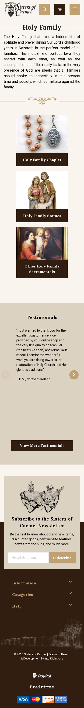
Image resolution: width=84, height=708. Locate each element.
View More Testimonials (42, 445)
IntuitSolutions (54, 658)
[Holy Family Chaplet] (42, 134)
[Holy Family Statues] (42, 190)
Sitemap (54, 654)
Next (74, 375)
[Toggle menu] (75, 9)
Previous (5, 375)
